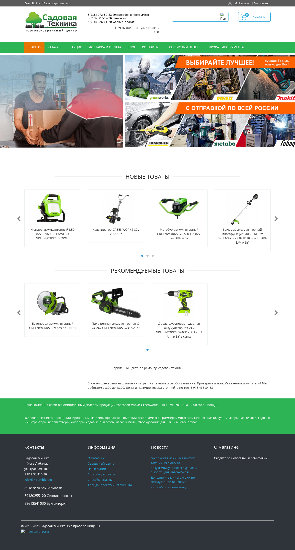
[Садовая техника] (51, 22)
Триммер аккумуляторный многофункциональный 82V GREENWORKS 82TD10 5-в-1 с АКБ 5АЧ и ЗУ (242, 235)
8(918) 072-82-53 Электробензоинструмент (118, 14)
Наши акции (97, 469)
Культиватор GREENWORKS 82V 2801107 (116, 231)
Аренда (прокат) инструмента (110, 485)
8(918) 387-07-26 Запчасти (107, 18)
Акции (77, 47)
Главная (34, 47)
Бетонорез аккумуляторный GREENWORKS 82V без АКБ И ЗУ (52, 325)
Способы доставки (101, 474)
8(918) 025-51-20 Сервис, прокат (111, 22)
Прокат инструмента (226, 47)
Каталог (55, 47)
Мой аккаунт (243, 3)
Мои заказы (261, 3)
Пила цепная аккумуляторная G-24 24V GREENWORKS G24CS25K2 (116, 325)
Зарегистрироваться (57, 3)
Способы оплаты (100, 480)
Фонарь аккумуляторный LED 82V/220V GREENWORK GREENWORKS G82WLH (53, 233)
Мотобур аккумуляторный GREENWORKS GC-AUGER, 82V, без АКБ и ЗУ (179, 233)
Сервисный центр (184, 47)
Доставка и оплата (105, 47)
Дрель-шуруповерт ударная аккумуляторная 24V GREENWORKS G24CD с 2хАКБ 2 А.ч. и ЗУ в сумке (179, 329)
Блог (132, 47)
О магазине (96, 458)
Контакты (150, 47)
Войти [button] (36, 3)
